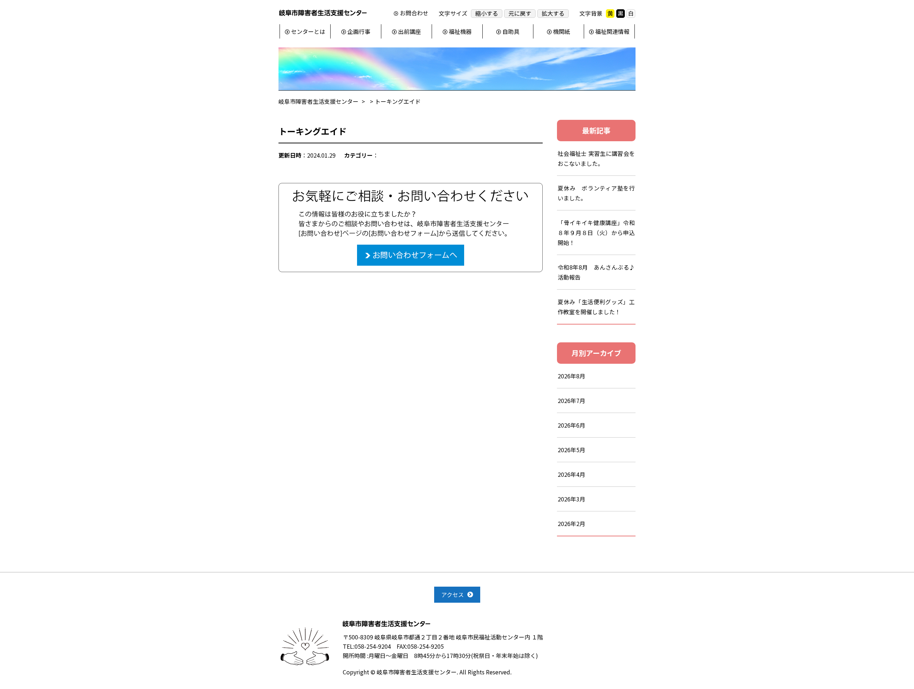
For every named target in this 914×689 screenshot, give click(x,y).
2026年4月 (571, 474)
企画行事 (358, 31)
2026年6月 (571, 425)
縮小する (486, 13)
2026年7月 (571, 400)
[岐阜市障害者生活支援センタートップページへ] (323, 14)
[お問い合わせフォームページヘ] (410, 187)
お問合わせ (414, 13)
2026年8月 (571, 376)
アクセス (452, 594)
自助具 (510, 31)
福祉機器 (460, 31)
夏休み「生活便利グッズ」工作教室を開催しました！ (596, 306)
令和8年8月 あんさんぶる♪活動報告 (596, 272)
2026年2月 (571, 523)
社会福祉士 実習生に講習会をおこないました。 (596, 158)
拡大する (553, 13)
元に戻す (519, 13)
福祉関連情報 (612, 31)
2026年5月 (571, 449)
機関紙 (561, 31)
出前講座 (409, 31)
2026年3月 (571, 499)
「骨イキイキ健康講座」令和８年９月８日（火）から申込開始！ (596, 232)
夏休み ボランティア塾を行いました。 (596, 193)
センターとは (308, 31)
